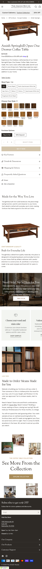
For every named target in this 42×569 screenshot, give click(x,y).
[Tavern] (15, 122)
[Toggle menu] (2, 7)
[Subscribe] (38, 512)
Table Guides (5, 78)
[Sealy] (3, 122)
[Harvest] (10, 114)
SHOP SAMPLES (15, 336)
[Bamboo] (16, 105)
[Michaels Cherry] (29, 114)
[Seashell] (9, 122)
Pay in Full (6, 135)
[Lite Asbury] (16, 114)
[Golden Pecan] (3, 114)
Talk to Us (21, 298)
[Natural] (36, 114)
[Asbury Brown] (9, 105)
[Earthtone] (33, 105)
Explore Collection (23, 13)
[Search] (36, 7)
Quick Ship (13, 405)
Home (3, 18)
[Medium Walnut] (22, 114)
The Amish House (13, 565)
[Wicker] (20, 122)
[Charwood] (27, 105)
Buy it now (21, 149)
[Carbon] (21, 105)
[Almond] (3, 105)
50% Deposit (20, 135)
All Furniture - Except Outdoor (18, 18)
